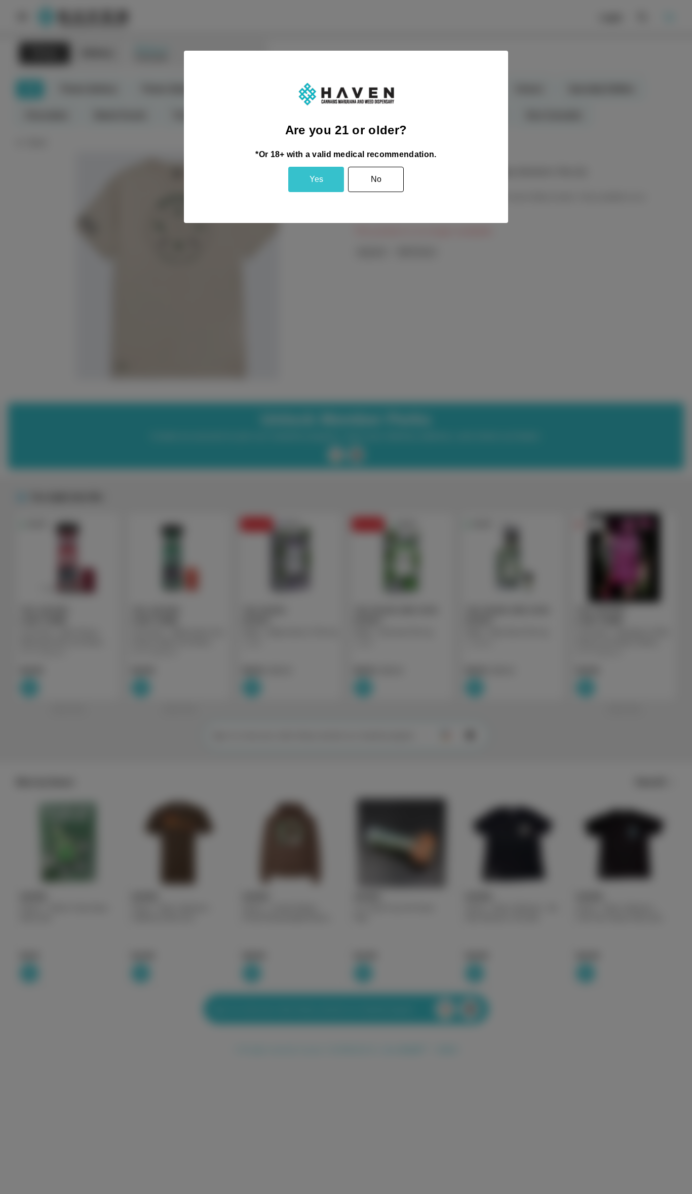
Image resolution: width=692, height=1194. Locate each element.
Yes (316, 179)
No (376, 179)
